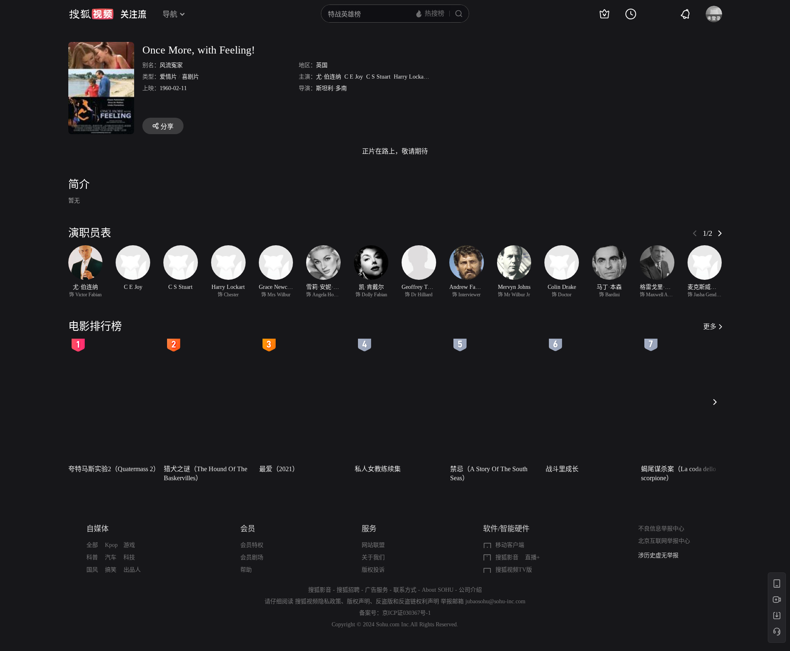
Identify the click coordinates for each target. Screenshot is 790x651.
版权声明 (358, 601)
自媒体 (97, 529)
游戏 (129, 545)
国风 (92, 570)
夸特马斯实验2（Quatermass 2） (113, 468)
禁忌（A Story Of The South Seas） (488, 473)
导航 (170, 14)
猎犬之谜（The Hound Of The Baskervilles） (205, 473)
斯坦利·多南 (331, 88)
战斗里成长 (562, 468)
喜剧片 (190, 77)
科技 (129, 557)
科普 (92, 557)
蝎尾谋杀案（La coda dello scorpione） (678, 473)
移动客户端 (509, 545)
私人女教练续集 (378, 468)
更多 (709, 326)
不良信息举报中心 (661, 528)
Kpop (111, 545)
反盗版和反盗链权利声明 (407, 601)
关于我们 (373, 557)
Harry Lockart (410, 77)
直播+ (532, 557)
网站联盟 (373, 545)
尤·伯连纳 (328, 77)
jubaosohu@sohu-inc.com (495, 601)
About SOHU (437, 590)
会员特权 (251, 545)
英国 (322, 65)
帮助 (246, 570)
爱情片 (168, 77)
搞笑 (110, 570)
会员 (247, 529)
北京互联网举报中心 (664, 541)
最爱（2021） (279, 468)
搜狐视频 (91, 14)
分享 (167, 126)
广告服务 (376, 590)
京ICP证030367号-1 (406, 613)
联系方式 (404, 590)
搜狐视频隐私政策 (318, 601)
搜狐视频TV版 (513, 570)
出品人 (132, 570)
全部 (92, 545)
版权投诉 (373, 570)
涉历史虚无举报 (658, 555)
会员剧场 (251, 557)
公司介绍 (470, 590)
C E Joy (353, 77)
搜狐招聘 (348, 590)
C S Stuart (378, 77)
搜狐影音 (506, 557)
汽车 (110, 557)
